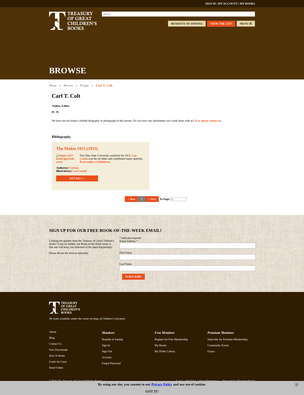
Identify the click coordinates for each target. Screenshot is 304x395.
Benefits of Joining (186, 23)
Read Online (56, 367)
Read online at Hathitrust (95, 161)
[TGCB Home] (77, 28)
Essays (211, 351)
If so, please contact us (208, 120)
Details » (77, 178)
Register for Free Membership (171, 339)
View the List (221, 23)
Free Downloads (58, 349)
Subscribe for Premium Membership (227, 339)
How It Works (57, 355)
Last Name (125, 263)
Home (53, 85)
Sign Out (107, 351)
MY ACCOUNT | (229, 3)
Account (106, 357)
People (84, 85)
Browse (68, 85)
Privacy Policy (161, 384)
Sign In (106, 345)
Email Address (128, 241)
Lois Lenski (80, 170)
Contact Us (55, 343)
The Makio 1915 (71, 148)
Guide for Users (58, 361)
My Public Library (165, 351)
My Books (160, 345)
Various (74, 167)
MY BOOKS (247, 3)
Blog (52, 337)
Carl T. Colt (104, 85)
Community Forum (218, 345)
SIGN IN (210, 3)
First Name (125, 252)
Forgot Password (111, 363)
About (52, 331)
